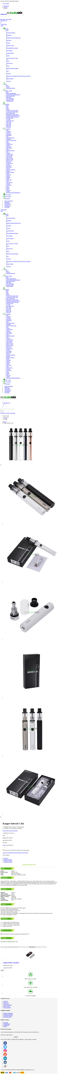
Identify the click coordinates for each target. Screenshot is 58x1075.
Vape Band (8, 146)
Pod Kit (8, 86)
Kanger (8, 55)
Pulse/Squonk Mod (10, 96)
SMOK (8, 68)
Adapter (8, 145)
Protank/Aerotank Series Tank (13, 115)
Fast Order (7, 207)
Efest (10, 40)
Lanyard (8, 183)
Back (7, 30)
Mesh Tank (8, 125)
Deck (7, 136)
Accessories (7, 128)
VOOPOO (16, 76)
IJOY (7, 50)
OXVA (11, 63)
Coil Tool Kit (9, 157)
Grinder (8, 191)
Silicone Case (9, 160)
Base (7, 141)
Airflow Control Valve (11, 140)
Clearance (7, 204)
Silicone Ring (9, 182)
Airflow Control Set (10, 169)
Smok (10, 19)
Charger (8, 143)
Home (4, 421)
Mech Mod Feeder (10, 150)
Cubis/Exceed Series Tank (12, 111)
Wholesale (5, 1022)
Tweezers (8, 153)
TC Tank (8, 119)
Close (2, 25)
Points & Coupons (7, 1005)
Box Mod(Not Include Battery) (13, 94)
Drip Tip (8, 168)
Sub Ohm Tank (9, 118)
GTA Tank (8, 123)
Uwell (7, 19)
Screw (7, 181)
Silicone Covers (9, 159)
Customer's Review (7, 860)
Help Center (6, 6)
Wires (7, 151)
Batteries (8, 171)
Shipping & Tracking (8, 1014)
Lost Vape (9, 58)
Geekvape (8, 45)
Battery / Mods (8, 90)
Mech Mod (8, 97)
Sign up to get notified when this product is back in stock (15, 852)
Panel (7, 186)
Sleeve (7, 149)
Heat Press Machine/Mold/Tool (13, 192)
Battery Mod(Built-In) (11, 93)
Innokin (10, 50)
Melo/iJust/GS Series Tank (12, 114)
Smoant (16, 68)
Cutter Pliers (9, 165)
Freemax (8, 43)
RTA (7, 106)
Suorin (13, 68)
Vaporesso (9, 76)
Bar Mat (8, 164)
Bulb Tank (8, 124)
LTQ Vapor (15, 58)
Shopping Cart (4, 20)
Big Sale (7, 203)
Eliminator (8, 139)
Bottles (7, 173)
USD (6, 7)
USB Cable (8, 180)
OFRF (7, 63)
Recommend (7, 206)
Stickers (8, 176)
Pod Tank (8, 127)
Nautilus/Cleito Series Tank (12, 116)
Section (8, 187)
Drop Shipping (6, 1023)
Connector (8, 174)
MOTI (7, 60)
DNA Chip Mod (10, 98)
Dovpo (19, 37)
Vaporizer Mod (9, 101)
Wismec (8, 78)
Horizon (16, 48)
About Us (5, 1001)
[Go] (2, 411)
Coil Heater (8, 185)
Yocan (8, 81)
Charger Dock (9, 144)
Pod (7, 202)
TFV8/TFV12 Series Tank (12, 110)
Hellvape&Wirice (10, 48)
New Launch (8, 196)
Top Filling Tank (10, 120)
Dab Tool (8, 190)
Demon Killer (14, 37)
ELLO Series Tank (10, 113)
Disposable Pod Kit (10, 88)
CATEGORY (4, 24)
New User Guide (7, 1017)
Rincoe (7, 65)
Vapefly (29, 76)
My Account (6, 3)
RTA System (9, 148)
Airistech (13, 32)
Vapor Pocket (9, 155)
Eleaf (7, 40)
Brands (6, 28)
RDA (7, 108)
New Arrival (8, 194)
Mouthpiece (9, 135)
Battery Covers (9, 158)
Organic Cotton (9, 154)
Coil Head (8, 131)
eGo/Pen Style (9, 163)
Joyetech (8, 53)
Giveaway (5, 858)
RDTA (7, 109)
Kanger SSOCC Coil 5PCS (11, 962)
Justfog (12, 53)
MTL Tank (8, 122)
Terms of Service (7, 1007)
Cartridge (8, 132)
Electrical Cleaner (10, 172)
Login (4, 845)
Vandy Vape (23, 76)
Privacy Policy (6, 1006)
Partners (5, 1026)
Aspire (3, 19)
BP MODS (8, 35)
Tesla (7, 71)
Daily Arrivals (9, 201)
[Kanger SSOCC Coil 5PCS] (30, 959)
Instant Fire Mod (10, 99)
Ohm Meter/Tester (10, 137)
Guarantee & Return (7, 1015)
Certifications (6, 1025)
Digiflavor (8, 37)
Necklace (8, 177)
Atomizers (7, 104)
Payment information (8, 1013)
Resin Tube (8, 167)
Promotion (7, 198)
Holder (7, 178)
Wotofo (11, 78)
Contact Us (5, 1002)
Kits (6, 84)
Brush (7, 188)
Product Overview (7, 859)
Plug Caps (8, 162)
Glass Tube (8, 134)
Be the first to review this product (10, 830)
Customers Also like (7, 862)
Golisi (12, 45)
